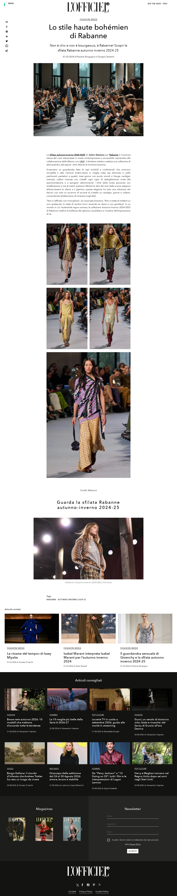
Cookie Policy (102, 891)
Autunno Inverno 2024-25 (72, 599)
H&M (82, 161)
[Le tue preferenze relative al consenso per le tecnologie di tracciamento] (4, 4)
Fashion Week (88, 19)
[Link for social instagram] (88, 885)
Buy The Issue (154, 4)
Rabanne (51, 599)
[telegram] (7, 51)
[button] (81, 829)
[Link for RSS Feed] (99, 885)
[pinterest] (7, 31)
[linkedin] (7, 36)
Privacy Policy (135, 844)
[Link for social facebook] (82, 885)
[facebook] (7, 27)
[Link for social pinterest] (94, 885)
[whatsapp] (7, 46)
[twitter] (7, 41)
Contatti (72, 891)
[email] (7, 22)
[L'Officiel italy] (88, 7)
